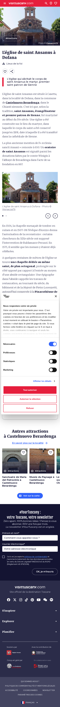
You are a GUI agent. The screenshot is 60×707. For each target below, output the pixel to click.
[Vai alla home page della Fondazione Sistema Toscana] (14, 666)
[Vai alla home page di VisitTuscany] (21, 3)
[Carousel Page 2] (6, 215)
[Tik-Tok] (26, 600)
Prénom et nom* (10, 533)
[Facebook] (8, 600)
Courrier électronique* (13, 544)
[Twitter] (14, 600)
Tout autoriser (30, 390)
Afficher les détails (42, 381)
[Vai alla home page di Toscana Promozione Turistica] (42, 666)
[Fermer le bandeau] (56, 296)
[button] (30, 611)
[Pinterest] (32, 600)
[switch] (53, 352)
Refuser (30, 408)
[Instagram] (20, 600)
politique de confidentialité (35, 557)
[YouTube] (38, 600)
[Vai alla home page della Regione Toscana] (14, 652)
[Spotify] (51, 600)
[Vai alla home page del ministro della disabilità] (41, 653)
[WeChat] (45, 600)
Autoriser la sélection (30, 399)
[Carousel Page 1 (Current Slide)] (2, 215)
